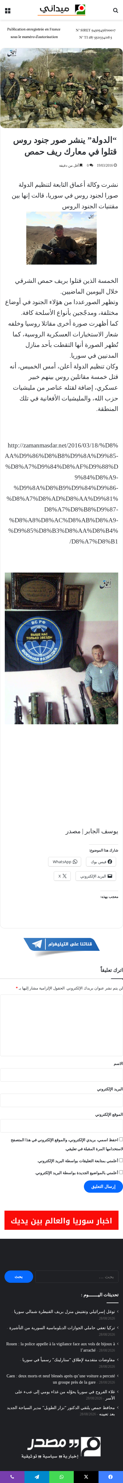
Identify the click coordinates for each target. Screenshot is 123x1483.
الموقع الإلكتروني (109, 1114)
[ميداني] (61, 10)
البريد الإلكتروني (110, 1089)
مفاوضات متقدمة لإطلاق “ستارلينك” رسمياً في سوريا (68, 1360)
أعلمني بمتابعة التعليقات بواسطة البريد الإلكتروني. (77, 1161)
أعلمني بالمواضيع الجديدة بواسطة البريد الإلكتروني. (76, 1173)
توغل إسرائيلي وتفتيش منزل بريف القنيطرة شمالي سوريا (64, 1311)
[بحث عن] (116, 12)
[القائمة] (7, 12)
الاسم (118, 1063)
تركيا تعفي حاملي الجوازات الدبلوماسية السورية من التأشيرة (62, 1328)
